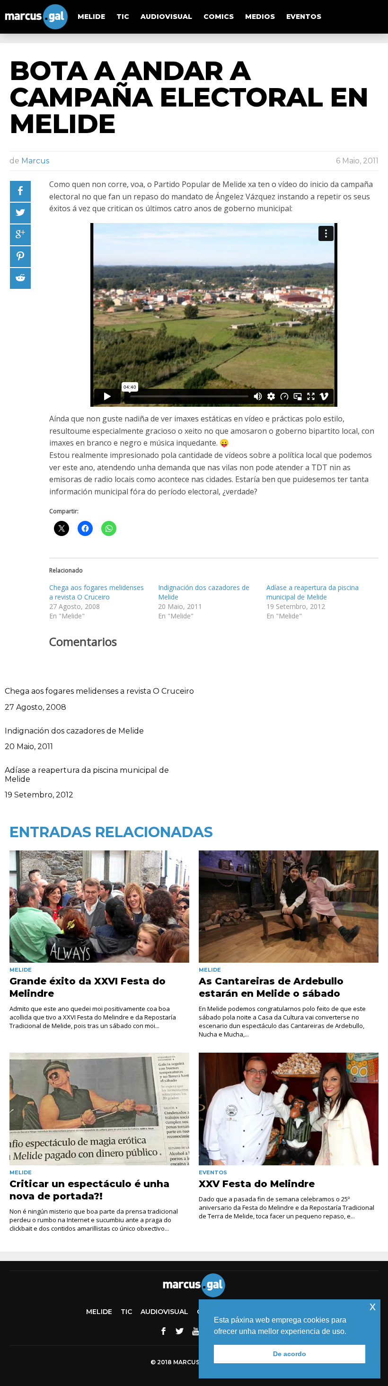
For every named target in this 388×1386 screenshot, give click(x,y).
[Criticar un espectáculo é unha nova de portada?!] (99, 1109)
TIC (122, 16)
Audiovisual (166, 16)
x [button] (373, 1306)
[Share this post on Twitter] (20, 213)
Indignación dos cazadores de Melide (74, 730)
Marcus (35, 160)
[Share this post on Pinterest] (20, 256)
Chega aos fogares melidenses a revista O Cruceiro (96, 592)
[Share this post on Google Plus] (20, 234)
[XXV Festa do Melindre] (289, 1109)
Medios (260, 16)
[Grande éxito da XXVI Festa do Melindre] (99, 906)
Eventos (303, 16)
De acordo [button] (289, 1354)
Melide (91, 16)
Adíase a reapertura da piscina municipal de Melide (312, 592)
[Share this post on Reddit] (20, 278)
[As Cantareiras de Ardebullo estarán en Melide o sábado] (289, 906)
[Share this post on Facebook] (20, 191)
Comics (218, 16)
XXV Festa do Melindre (257, 1183)
